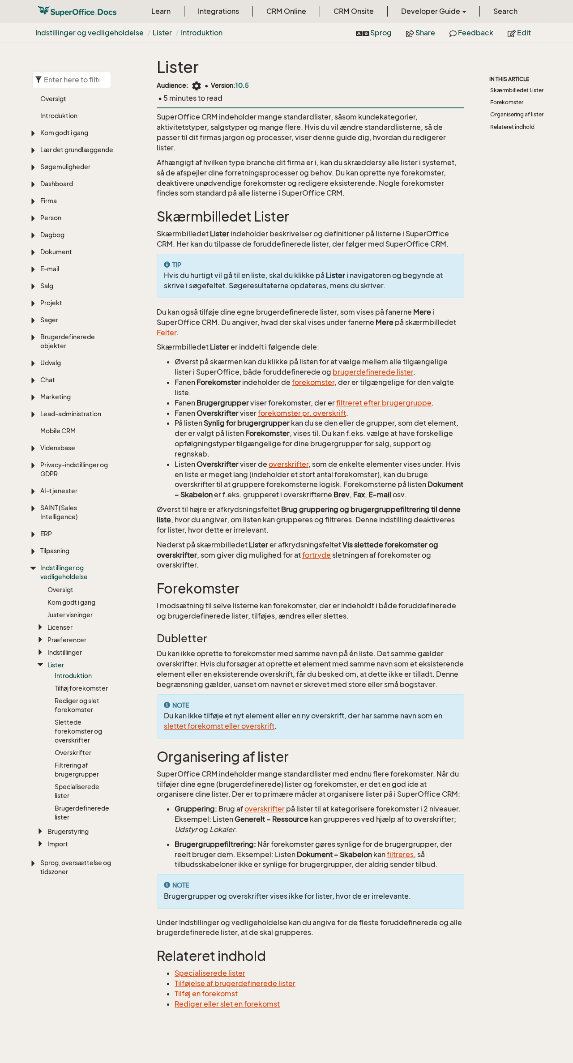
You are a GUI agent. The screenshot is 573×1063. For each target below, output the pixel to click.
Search (505, 11)
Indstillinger (64, 652)
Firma (48, 201)
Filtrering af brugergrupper (77, 769)
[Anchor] (150, 216)
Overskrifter (73, 752)
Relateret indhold (512, 127)
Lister (162, 32)
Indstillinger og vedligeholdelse (89, 32)
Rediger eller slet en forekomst (227, 1003)
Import (57, 844)
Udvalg (50, 363)
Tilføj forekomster (81, 688)
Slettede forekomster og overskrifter (78, 731)
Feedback (475, 32)
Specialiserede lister (77, 791)
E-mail (49, 269)
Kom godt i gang (64, 133)
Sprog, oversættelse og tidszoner (75, 867)
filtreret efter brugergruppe (384, 402)
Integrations (218, 11)
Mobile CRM (58, 431)
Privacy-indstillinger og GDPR (74, 469)
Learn (161, 11)
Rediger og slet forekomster (77, 705)
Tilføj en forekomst (206, 993)
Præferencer (66, 640)
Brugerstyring (68, 831)
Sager (49, 320)
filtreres (400, 854)
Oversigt (53, 98)
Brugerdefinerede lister (82, 812)
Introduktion (201, 32)
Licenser (60, 627)
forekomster (313, 382)
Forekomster (506, 102)
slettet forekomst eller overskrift (219, 725)
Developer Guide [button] (431, 11)
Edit (523, 32)
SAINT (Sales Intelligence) (59, 512)
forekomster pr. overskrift (302, 413)
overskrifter (288, 464)
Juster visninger (70, 615)
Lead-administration (70, 414)
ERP (46, 534)
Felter (166, 332)
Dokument (56, 252)
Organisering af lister (516, 114)
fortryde (316, 555)
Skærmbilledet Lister (516, 90)
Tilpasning (54, 551)
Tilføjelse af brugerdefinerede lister (235, 983)
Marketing (55, 397)
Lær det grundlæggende (76, 150)
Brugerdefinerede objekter (67, 341)
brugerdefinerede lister (373, 371)
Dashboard (56, 184)
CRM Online (286, 11)
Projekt (51, 303)
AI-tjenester (58, 491)
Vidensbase (57, 448)
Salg (46, 286)
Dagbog (52, 235)
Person (50, 218)
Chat (47, 380)
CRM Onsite (354, 11)
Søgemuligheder (65, 167)
